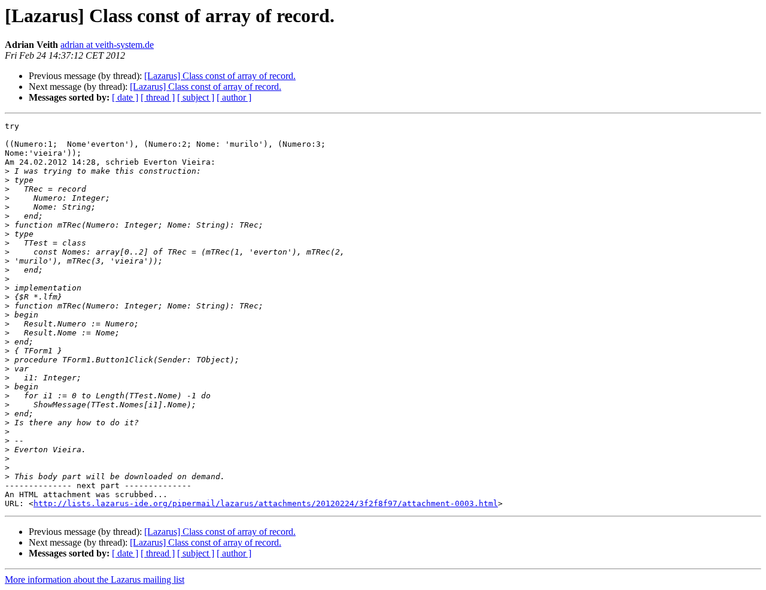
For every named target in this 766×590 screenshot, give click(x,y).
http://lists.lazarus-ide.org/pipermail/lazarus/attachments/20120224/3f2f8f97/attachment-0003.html (266, 503)
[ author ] (234, 97)
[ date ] (125, 97)
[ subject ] (195, 97)
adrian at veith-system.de (107, 45)
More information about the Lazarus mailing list (94, 579)
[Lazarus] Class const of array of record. (220, 76)
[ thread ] (158, 97)
